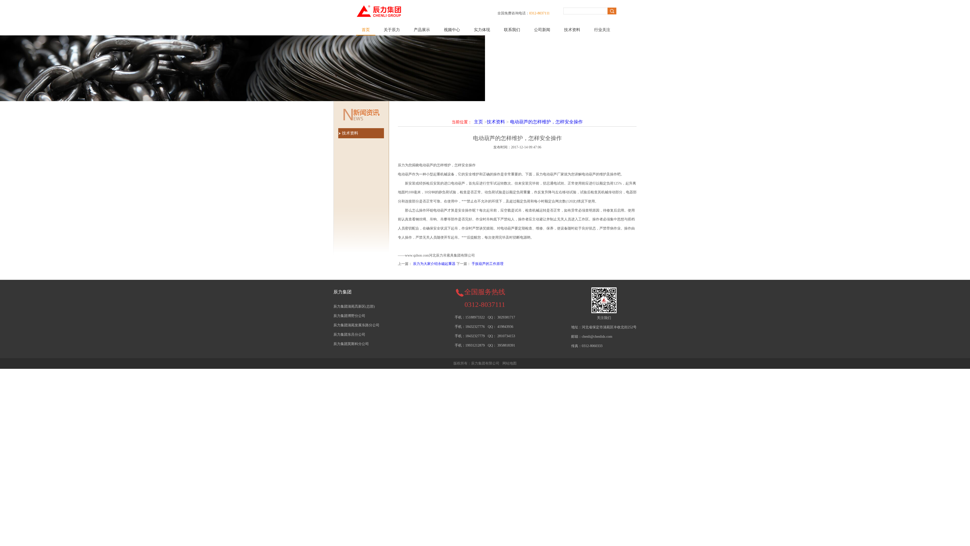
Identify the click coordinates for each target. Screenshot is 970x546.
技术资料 (572, 30)
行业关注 (602, 30)
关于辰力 (392, 30)
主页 (478, 121)
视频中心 (452, 30)
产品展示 (422, 30)
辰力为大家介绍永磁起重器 (434, 264)
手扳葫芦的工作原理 (487, 264)
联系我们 (512, 30)
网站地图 (509, 363)
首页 (366, 30)
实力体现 (482, 30)
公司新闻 (542, 30)
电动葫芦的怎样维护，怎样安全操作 (546, 121)
